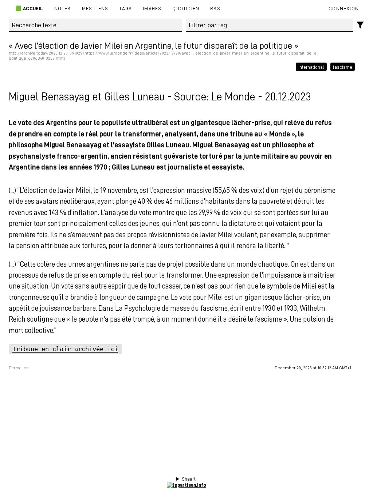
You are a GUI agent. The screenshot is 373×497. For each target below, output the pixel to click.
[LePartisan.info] (186, 485)
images (152, 8)
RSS (215, 8)
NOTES (62, 8)
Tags (125, 8)
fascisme (342, 67)
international (311, 67)
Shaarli (189, 479)
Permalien (19, 367)
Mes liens (95, 8)
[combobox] (269, 25)
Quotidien (185, 8)
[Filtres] (360, 25)
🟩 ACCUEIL (28, 8)
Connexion (344, 8)
